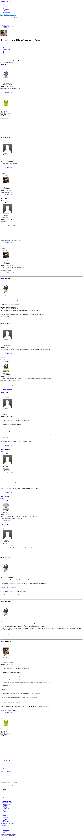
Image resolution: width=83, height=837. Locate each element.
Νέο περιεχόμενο (6, 12)
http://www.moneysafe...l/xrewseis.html (8, 587)
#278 (1, 357)
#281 (1, 496)
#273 (1, 171)
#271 (1, 64)
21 (3, 54)
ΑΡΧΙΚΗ (2, 824)
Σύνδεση (7, 9)
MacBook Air (5, 817)
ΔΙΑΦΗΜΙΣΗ (3, 825)
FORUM (4, 4)
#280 (1, 449)
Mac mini (5, 819)
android (6, 112)
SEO (7, 823)
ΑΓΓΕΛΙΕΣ (5, 6)
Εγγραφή (4, 10)
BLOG (4, 3)
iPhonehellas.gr (6, 797)
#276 (1, 278)
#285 (1, 641)
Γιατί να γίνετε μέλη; (4, 117)
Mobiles (4, 814)
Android (4, 811)
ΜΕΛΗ (4, 5)
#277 (1, 323)
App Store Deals (6, 808)
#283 (1, 557)
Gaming (4, 810)
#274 (1, 198)
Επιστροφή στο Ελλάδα (5, 771)
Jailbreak (4, 806)
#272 (1, 137)
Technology (5, 815)
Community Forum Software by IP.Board (8, 834)
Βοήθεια (4, 832)
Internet (4, 812)
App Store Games (6, 804)
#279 (1, 392)
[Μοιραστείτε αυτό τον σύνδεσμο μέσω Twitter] (3, 774)
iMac (4, 820)
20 (3, 53)
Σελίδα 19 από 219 (6, 49)
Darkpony (12, 823)
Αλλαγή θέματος (6, 830)
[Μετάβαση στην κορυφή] (0, 828)
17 (3, 50)
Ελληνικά (5, 831)
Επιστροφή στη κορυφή (7, 92)
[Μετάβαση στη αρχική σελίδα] (8, 17)
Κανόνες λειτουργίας (7, 802)
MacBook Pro (5, 818)
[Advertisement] (41, 127)
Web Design (2, 823)
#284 (1, 601)
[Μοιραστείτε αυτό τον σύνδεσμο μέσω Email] (3, 778)
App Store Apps (6, 805)
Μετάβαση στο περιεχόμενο (5, 1)
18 (3, 51)
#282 (1, 524)
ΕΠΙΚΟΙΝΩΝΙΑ (3, 826)
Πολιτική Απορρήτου (7, 801)
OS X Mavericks (6, 821)
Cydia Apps (5, 807)
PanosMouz (9, 657)
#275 (1, 246)
